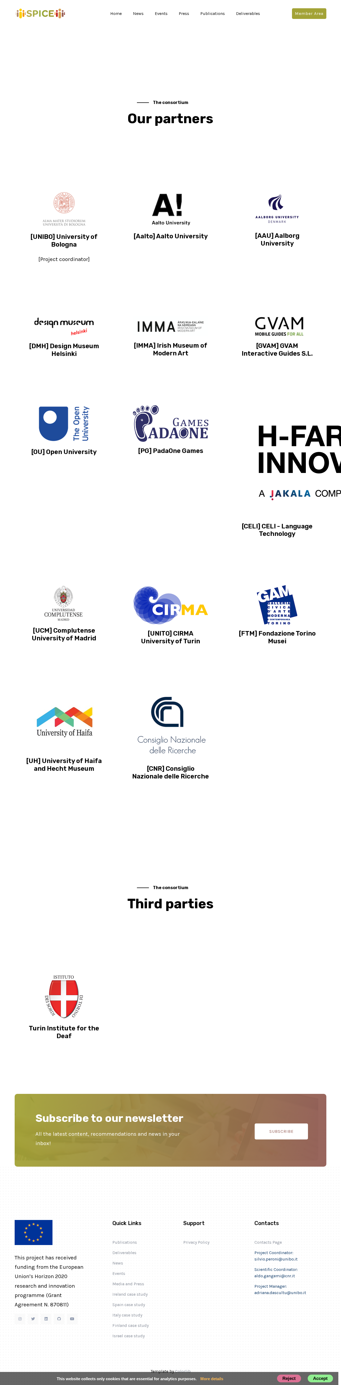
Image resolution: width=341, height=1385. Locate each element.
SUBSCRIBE (281, 1131)
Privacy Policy (196, 1242)
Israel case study (128, 1335)
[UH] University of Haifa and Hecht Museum (64, 764)
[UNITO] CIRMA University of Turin (170, 637)
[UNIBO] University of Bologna (64, 240)
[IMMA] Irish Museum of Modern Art (170, 349)
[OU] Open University (64, 452)
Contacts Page (268, 1242)
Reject (289, 1378)
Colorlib (183, 1371)
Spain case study (128, 1304)
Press (184, 13)
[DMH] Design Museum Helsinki (64, 350)
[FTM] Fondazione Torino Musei (277, 637)
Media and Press (128, 1283)
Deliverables (248, 13)
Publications (212, 13)
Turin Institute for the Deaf (64, 1032)
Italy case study (127, 1315)
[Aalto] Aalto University (170, 236)
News (138, 13)
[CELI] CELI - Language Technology (277, 530)
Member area (309, 13)
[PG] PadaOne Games (170, 451)
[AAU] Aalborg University (277, 239)
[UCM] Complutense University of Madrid (64, 634)
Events (161, 13)
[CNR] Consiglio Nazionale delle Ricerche (170, 772)
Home (116, 13)
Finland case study (130, 1325)
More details (211, 1378)
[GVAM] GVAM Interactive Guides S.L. (277, 349)
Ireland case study (130, 1294)
